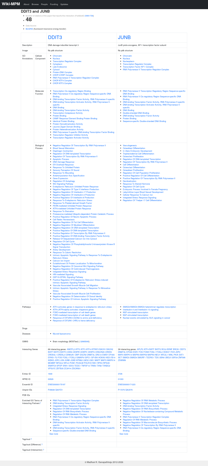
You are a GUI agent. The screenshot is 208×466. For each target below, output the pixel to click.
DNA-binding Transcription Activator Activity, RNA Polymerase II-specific (81, 103)
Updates (64, 4)
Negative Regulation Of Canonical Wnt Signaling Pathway (78, 266)
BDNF (169, 349)
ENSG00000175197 (56, 384)
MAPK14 (111, 360)
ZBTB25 (59, 368)
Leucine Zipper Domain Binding (66, 126)
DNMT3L (91, 354)
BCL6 (164, 349)
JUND (73, 360)
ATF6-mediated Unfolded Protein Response (72, 208)
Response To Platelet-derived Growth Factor (72, 203)
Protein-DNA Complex (62, 72)
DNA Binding (58, 107)
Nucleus (56, 58)
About (26, 4)
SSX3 (71, 365)
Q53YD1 (59, 389)
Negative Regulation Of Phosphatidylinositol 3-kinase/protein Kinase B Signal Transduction (84, 245)
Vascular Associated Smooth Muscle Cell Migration (75, 285)
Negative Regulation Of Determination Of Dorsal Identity (77, 296)
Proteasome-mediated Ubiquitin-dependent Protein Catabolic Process (83, 213)
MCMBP (51, 362)
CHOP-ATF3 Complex (62, 83)
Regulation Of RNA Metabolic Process (70, 414)
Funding (54, 4)
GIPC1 (87, 357)
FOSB (146, 351)
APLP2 (140, 349)
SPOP (59, 365)
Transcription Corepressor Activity (68, 112)
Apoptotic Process (61, 159)
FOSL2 (72, 357)
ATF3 (83, 349)
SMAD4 (133, 357)
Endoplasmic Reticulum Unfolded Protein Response (75, 186)
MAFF (97, 360)
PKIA (176, 354)
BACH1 (102, 349)
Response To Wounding (63, 172)
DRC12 (98, 354)
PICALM (79, 362)
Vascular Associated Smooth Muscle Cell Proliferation (76, 293)
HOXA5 (101, 357)
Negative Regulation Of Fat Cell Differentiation (73, 222)
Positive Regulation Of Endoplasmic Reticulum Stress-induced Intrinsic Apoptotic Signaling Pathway (80, 281)
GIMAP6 (80, 357)
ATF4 (88, 349)
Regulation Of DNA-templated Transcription (72, 153)
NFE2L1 (164, 354)
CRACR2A (100, 351)
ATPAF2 (95, 349)
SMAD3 (126, 357)
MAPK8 (143, 354)
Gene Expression (60, 178)
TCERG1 (150, 357)
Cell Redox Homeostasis (64, 219)
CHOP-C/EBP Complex (63, 74)
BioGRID (29, 28)
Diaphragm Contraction (63, 150)
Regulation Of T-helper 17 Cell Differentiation (142, 200)
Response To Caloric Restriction (67, 252)
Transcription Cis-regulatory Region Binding (72, 90)
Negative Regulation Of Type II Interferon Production (76, 189)
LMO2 (86, 360)
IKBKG (51, 360)
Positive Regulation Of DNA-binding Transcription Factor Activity (81, 235)
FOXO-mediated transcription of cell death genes (74, 312)
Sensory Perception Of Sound (66, 170)
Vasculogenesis (130, 145)
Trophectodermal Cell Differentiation (138, 153)
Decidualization (129, 181)
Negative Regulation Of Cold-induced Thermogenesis (76, 268)
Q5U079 (128, 389)
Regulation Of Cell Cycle (63, 241)
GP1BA (94, 357)
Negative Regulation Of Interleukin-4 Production (74, 194)
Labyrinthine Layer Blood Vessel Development (143, 192)
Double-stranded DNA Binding (136, 112)
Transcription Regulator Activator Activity (71, 137)
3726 (120, 373)
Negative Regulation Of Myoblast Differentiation (74, 224)
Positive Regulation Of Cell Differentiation (141, 175)
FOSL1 (66, 357)
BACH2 (109, 349)
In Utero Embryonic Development (137, 150)
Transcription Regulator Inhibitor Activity (70, 134)
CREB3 (108, 351)
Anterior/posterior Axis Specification (69, 175)
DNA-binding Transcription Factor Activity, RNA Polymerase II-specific (84, 99)
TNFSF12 (85, 365)
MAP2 (120, 354)
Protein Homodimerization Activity (68, 123)
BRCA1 (176, 349)
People (44, 4)
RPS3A (106, 362)
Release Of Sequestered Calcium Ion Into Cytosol (75, 238)
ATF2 (77, 349)
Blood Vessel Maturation (63, 148)
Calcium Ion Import (61, 260)
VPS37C (52, 368)
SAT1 (181, 354)
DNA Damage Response (63, 161)
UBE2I (168, 357)
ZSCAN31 (76, 368)
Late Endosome (60, 66)
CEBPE (83, 351)
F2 (56, 357)
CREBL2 (61, 354)
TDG (157, 357)
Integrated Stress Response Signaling (69, 271)
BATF (50, 351)
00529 (50, 379)
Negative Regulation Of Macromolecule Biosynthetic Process (150, 422)
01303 (120, 379)
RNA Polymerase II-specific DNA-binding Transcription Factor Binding (83, 132)
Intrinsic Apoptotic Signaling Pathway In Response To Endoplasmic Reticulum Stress (82, 256)
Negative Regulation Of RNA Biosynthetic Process (145, 408)
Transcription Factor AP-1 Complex (138, 66)
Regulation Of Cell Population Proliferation (141, 172)
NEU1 (157, 354)
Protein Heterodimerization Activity (68, 129)
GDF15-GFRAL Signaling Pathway (68, 277)
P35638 (51, 389)
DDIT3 (55, 36)
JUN (62, 360)
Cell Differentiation (131, 164)
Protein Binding (59, 115)
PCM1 (72, 362)
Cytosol (56, 69)
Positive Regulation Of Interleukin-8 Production (73, 197)
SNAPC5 (52, 365)
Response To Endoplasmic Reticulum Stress (72, 200)
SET (120, 357)
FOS (60, 357)
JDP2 (57, 360)
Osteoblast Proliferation (133, 170)
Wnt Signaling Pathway (63, 183)
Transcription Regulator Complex (67, 61)
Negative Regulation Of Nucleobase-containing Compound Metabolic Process (153, 413)
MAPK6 (136, 354)
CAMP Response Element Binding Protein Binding (75, 118)
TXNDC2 (106, 365)
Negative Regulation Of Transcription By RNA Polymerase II (79, 145)
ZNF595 (181, 357)
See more (53, 433)
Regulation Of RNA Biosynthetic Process (71, 411)
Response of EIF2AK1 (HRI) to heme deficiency (74, 320)
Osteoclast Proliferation (133, 156)
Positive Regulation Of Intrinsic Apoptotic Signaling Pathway (79, 299)
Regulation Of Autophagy (64, 181)
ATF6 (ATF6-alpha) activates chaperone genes (73, 309)
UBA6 (161, 357)
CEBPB (76, 351)
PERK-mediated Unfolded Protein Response (72, 205)
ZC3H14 (67, 368)
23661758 (89, 15)
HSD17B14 (110, 357)
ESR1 (135, 351)
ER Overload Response (63, 164)
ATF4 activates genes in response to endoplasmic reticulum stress (82, 306)
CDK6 (69, 351)
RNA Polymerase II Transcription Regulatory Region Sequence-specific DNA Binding (154, 92)
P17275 (121, 389)
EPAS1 (51, 357)
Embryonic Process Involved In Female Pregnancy (145, 189)
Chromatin (57, 55)
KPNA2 (79, 360)
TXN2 (99, 365)
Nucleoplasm (128, 61)
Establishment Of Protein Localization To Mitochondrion (77, 263)
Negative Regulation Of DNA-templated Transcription (76, 227)
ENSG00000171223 (126, 384)
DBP (77, 354)
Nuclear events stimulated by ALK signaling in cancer (146, 317)
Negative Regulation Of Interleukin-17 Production (74, 192)
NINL (171, 354)
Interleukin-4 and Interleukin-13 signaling (140, 309)
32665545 (84, 341)
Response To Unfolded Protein (66, 167)
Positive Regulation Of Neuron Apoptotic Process (74, 216)
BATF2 (57, 351)
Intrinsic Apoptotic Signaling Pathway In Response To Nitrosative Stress (81, 289)
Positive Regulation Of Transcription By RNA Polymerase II (79, 233)
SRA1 (65, 365)
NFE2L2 (59, 362)
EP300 (112, 354)
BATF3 (63, 351)
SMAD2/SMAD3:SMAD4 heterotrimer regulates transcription (149, 306)
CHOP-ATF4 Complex (62, 80)
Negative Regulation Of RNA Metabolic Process (144, 400)
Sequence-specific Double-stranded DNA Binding (144, 121)
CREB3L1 (52, 354)
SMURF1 (141, 357)
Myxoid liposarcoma (62, 333)
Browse (35, 4)
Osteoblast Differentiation (134, 148)
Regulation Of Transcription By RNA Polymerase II (75, 156)
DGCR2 (83, 354)
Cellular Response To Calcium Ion (138, 194)
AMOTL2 (71, 349)
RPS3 (99, 362)
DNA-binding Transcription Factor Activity (71, 110)
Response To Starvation (63, 211)
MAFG (104, 360)
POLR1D (88, 362)
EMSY (105, 354)
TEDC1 (77, 365)
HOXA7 (166, 351)
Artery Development (61, 249)
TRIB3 (93, 365)
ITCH (172, 351)
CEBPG (91, 351)
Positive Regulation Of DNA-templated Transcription (76, 230)
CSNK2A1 (69, 354)
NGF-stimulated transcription (135, 312)
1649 (50, 373)
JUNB (124, 36)
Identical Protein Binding (63, 121)
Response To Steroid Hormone (136, 183)
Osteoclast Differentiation (134, 167)
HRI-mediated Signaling (63, 274)
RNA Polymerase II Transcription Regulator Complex (76, 77)
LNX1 (91, 360)
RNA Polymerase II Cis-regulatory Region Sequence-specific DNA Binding (82, 95)
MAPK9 (151, 354)
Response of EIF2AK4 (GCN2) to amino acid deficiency (77, 317)
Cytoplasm (57, 63)
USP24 (174, 357)
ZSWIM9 (122, 360)
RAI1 (94, 362)
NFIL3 (66, 362)
